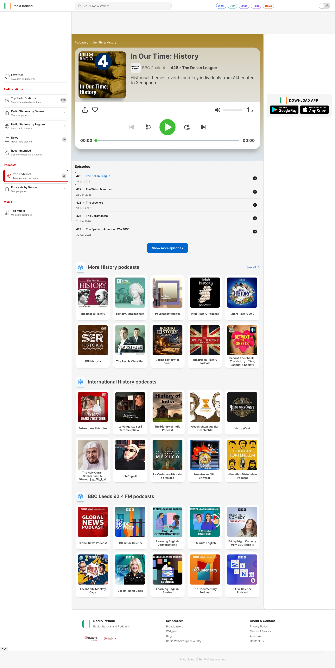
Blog (169, 636)
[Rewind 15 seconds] (148, 127)
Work (221, 5)
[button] (217, 110)
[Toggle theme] (324, 6)
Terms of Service (260, 631)
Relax (256, 5)
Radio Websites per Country (183, 641)
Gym (232, 5)
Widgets (171, 631)
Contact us (257, 641)
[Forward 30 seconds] (187, 127)
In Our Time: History (103, 42)
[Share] (85, 110)
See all (251, 267)
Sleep (244, 5)
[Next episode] (202, 127)
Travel (268, 5)
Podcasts (80, 42)
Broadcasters (174, 626)
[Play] (167, 127)
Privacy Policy (259, 626)
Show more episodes (167, 248)
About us (255, 636)
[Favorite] (95, 110)
